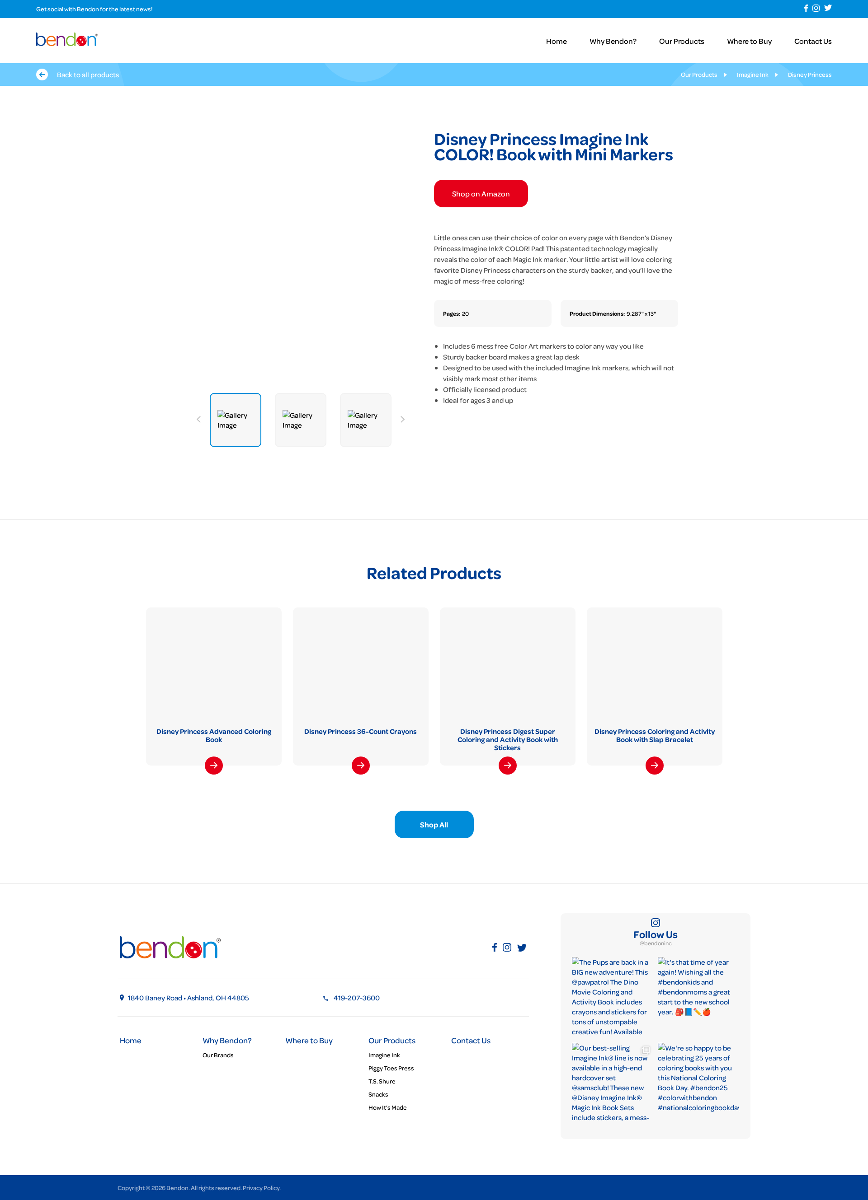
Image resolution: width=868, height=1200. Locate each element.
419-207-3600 (357, 998)
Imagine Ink (753, 74)
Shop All (434, 824)
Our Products (681, 41)
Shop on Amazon (481, 193)
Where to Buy (749, 41)
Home (556, 41)
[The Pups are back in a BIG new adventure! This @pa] (612, 997)
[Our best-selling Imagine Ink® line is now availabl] (612, 1083)
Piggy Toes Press (391, 1068)
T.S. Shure (382, 1081)
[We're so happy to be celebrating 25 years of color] (698, 1083)
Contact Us (813, 41)
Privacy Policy (261, 1187)
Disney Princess (810, 74)
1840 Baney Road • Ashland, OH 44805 (188, 998)
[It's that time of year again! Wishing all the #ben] (698, 997)
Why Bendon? (613, 41)
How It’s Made (387, 1107)
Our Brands (218, 1055)
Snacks (378, 1094)
